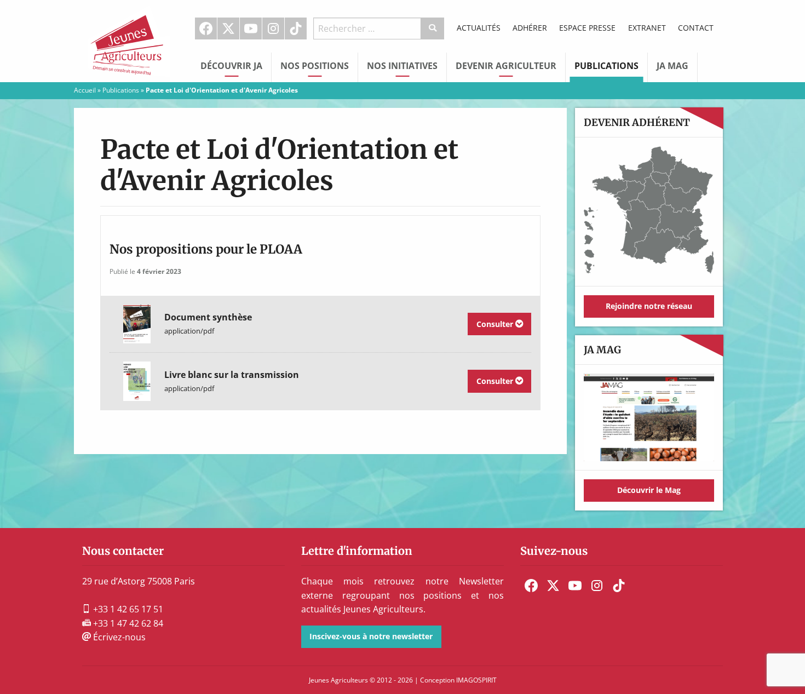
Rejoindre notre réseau (649, 306)
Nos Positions (314, 66)
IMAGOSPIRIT (476, 680)
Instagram (273, 28)
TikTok (296, 28)
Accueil (85, 90)
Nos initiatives (402, 66)
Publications (606, 66)
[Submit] (433, 28)
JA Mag (672, 66)
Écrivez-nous (118, 637)
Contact (696, 27)
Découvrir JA (231, 66)
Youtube (251, 28)
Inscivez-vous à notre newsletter (371, 636)
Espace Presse (587, 27)
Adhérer (530, 27)
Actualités (479, 27)
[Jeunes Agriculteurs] (129, 40)
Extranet (647, 27)
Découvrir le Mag (649, 490)
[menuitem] (206, 28)
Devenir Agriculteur (506, 66)
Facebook (206, 28)
